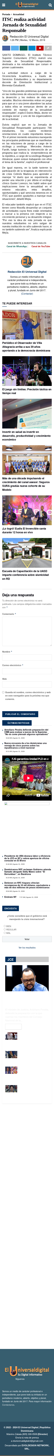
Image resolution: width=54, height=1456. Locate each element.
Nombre (7, 651)
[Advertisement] (27, 1226)
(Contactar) (27, 293)
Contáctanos (8, 1404)
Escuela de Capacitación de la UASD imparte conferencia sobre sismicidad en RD (25, 575)
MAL (8, 932)
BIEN (8, 926)
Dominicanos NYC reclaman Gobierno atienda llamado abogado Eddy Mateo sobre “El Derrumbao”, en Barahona (27, 871)
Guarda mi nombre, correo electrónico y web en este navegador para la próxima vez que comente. (28, 695)
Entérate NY (10, 896)
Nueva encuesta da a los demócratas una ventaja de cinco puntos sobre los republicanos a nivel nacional (25, 745)
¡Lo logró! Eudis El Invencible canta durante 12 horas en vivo (24, 530)
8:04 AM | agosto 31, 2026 (15, 891)
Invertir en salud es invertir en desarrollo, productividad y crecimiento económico (26, 435)
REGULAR (11, 929)
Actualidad (18, 14)
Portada (6, 14)
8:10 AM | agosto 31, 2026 (15, 878)
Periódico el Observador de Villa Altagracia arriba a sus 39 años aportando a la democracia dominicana (26, 346)
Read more (13, 1026)
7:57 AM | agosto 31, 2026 (28, 897)
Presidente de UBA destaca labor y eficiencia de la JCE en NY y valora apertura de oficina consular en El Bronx (27, 858)
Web (4, 678)
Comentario (9, 613)
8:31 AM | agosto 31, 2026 (15, 751)
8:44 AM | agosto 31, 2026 (15, 738)
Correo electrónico (12, 665)
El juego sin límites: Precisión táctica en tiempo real (26, 391)
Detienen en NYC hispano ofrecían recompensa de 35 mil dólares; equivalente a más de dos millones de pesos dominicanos (27, 885)
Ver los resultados (27, 947)
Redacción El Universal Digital (29, 36)
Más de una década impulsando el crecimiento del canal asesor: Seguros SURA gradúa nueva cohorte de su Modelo (26, 484)
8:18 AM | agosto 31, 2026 (15, 864)
